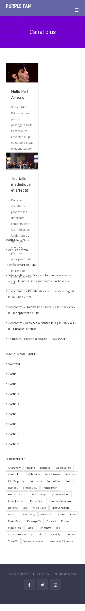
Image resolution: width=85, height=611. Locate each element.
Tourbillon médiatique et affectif (22, 161)
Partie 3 (13, 394)
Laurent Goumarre (60, 501)
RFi (58, 528)
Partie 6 (13, 424)
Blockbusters (63, 467)
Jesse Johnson (16, 501)
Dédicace (70, 474)
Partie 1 (13, 374)
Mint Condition (60, 507)
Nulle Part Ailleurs (22, 73)
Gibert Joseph (39, 494)
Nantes (12, 514)
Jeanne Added (60, 494)
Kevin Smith (37, 501)
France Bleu (30, 487)
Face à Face (54, 481)
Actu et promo (18, 250)
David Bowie (52, 474)
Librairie (13, 507)
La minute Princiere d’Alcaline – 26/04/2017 (37, 339)
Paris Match (15, 521)
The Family (53, 534)
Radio (30, 528)
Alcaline (30, 467)
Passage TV (34, 521)
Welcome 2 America (61, 541)
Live (25, 507)
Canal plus (14, 474)
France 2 (13, 487)
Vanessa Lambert (34, 541)
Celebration (33, 474)
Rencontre (45, 528)
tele (40, 534)
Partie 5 (13, 414)
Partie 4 (13, 404)
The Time (70, 534)
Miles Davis (39, 507)
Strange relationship (20, 534)
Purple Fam (15, 528)
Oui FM (61, 514)
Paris (73, 514)
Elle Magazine (16, 481)
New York (46, 514)
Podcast (51, 521)
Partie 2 (13, 384)
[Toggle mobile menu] (77, 10)
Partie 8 (13, 444)
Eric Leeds (36, 481)
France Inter (49, 487)
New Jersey (28, 514)
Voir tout (14, 364)
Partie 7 (13, 434)
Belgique (45, 467)
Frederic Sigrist (17, 494)
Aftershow (14, 467)
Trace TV (13, 541)
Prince (65, 521)
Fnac (69, 481)
